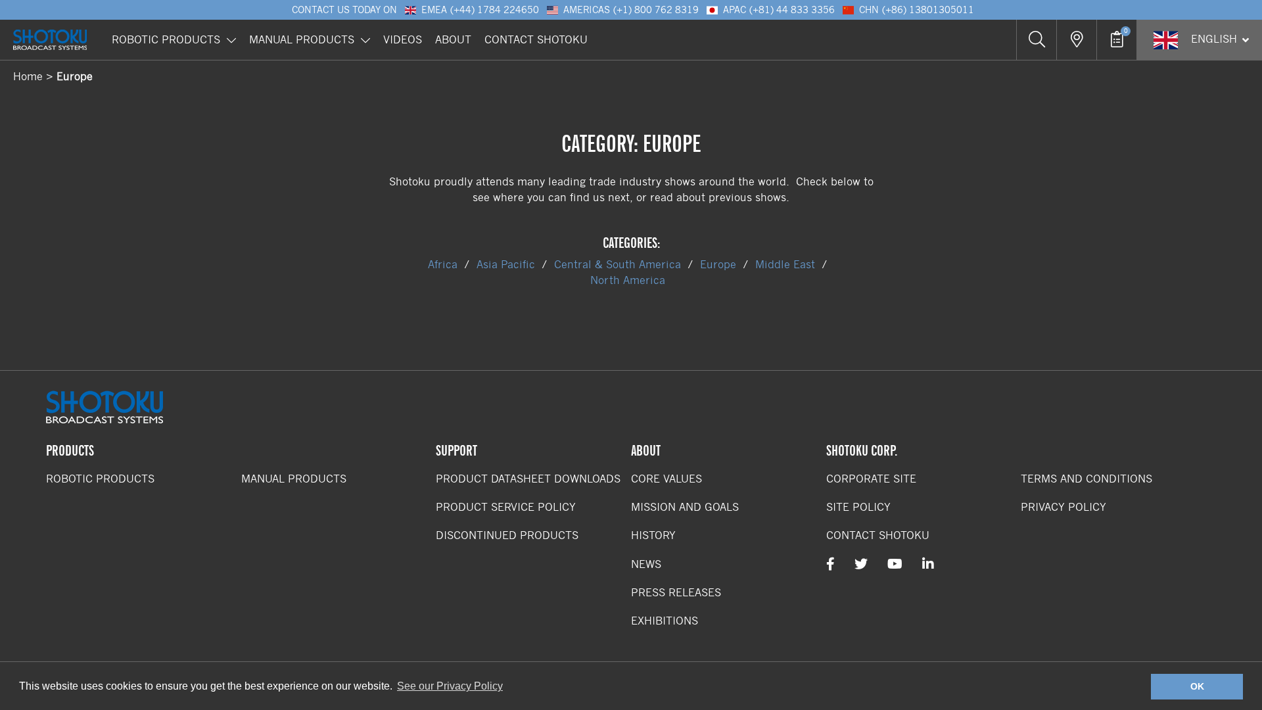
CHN (916, 10)
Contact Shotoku (536, 40)
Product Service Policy (506, 507)
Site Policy (858, 507)
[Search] (1036, 40)
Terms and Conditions (1086, 479)
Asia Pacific (506, 264)
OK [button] (1197, 686)
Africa (442, 264)
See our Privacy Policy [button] (450, 686)
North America (627, 280)
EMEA (480, 10)
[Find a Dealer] (1076, 40)
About (453, 40)
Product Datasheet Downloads (528, 479)
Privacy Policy (1063, 507)
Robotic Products (166, 40)
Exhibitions (664, 621)
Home (28, 76)
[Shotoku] (50, 40)
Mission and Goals (685, 507)
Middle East (785, 264)
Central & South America (617, 264)
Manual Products (301, 40)
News (646, 564)
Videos (402, 40)
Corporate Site (871, 479)
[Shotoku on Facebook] (830, 564)
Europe (718, 264)
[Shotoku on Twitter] (861, 564)
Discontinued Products (507, 535)
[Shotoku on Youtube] (894, 564)
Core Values (666, 479)
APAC (779, 10)
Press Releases (676, 592)
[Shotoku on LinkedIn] (928, 564)
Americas (631, 10)
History (653, 535)
